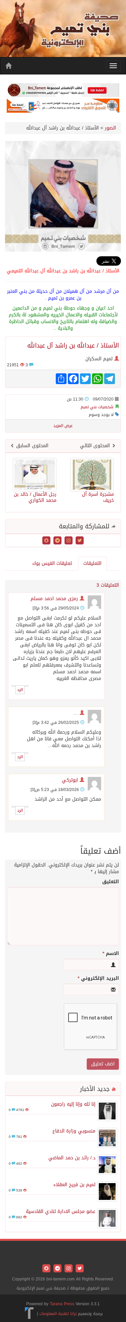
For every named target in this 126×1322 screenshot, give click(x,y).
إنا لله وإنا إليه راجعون (73, 1104)
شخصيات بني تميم (97, 407)
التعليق (110, 882)
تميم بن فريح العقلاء (74, 1184)
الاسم (110, 953)
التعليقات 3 (107, 585)
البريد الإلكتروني (98, 978)
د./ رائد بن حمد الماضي (71, 1157)
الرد (20, 689)
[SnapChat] (46, 541)
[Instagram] (67, 541)
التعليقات (92, 563)
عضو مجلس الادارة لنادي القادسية (60, 1211)
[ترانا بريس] (29, 1313)
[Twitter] (78, 541)
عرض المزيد (63, 425)
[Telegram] (56, 541)
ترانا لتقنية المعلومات (58, 1313)
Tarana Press (62, 1304)
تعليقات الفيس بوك (52, 563)
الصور (110, 128)
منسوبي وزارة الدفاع (73, 1130)
